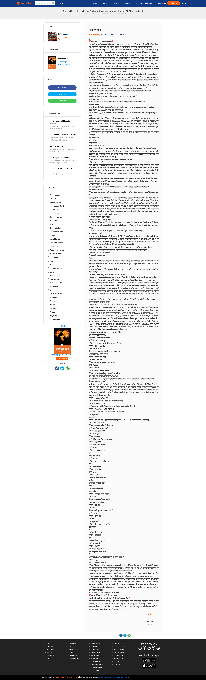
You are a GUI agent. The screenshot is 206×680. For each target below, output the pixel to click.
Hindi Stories (118, 643)
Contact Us (162, 3)
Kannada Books (96, 667)
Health (52, 261)
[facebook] (140, 648)
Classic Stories (55, 210)
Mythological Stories (58, 283)
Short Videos (72, 655)
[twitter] (149, 648)
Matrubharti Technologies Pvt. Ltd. (66, 677)
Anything (53, 316)
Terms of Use (49, 652)
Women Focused (56, 232)
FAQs (47, 658)
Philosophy (54, 257)
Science (53, 312)
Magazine (54, 221)
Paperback (127, 3)
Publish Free (174, 3)
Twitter (63, 94)
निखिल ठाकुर (62, 34)
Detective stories (56, 243)
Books (105, 3)
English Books (95, 643)
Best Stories (72, 643)
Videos (115, 3)
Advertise (138, 3)
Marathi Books (96, 652)
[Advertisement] (62, 389)
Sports (52, 301)
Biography (54, 265)
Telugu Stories (118, 664)
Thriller (53, 290)
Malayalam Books (97, 664)
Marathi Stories (119, 649)
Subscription (149, 3)
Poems (52, 224)
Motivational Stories (57, 206)
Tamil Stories (118, 661)
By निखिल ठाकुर (62, 62)
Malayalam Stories (120, 658)
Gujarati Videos (73, 649)
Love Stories (55, 239)
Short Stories (55, 195)
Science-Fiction (56, 294)
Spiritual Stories (56, 199)
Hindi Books (95, 646)
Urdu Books (95, 670)
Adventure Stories (57, 250)
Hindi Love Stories (64, 64)
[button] (53, 3)
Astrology (53, 308)
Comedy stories (56, 217)
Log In (184, 3)
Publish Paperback (74, 658)
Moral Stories (55, 246)
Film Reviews (55, 279)
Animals (53, 305)
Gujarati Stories (119, 646)
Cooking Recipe (56, 268)
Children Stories (56, 213)
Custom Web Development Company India (114, 677)
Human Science (56, 254)
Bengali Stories (119, 655)
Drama (52, 235)
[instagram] (144, 648)
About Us (96, 3)
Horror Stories (55, 276)
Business (53, 297)
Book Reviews (55, 287)
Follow (64, 38)
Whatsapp (63, 101)
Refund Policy (49, 655)
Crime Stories (55, 319)
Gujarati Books (96, 649)
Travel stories (55, 228)
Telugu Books (95, 658)
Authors (70, 652)
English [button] (58, 3)
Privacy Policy (49, 649)
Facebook (63, 88)
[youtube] (153, 648)
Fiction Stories (55, 202)
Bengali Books (96, 661)
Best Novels (72, 646)
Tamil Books (95, 655)
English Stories (119, 652)
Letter (52, 272)
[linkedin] (158, 648)
